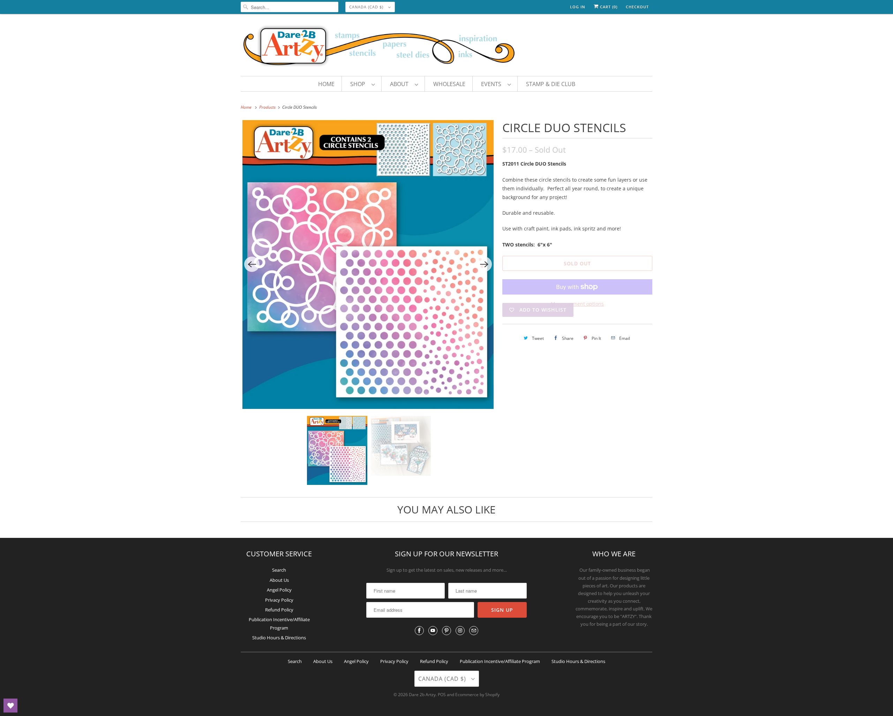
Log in (577, 6)
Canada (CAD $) (367, 6)
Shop (359, 84)
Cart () (608, 6)
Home (326, 84)
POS (442, 695)
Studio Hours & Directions (279, 637)
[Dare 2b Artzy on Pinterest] (446, 630)
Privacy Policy (279, 600)
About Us (279, 580)
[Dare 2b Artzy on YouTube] (432, 630)
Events (492, 84)
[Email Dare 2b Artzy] (473, 630)
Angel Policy (279, 590)
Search (279, 570)
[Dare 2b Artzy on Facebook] (419, 630)
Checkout (637, 6)
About (400, 84)
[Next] (484, 264)
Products (268, 107)
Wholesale (449, 84)
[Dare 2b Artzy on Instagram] (460, 630)
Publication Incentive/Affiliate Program (500, 661)
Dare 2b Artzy (422, 695)
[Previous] (252, 264)
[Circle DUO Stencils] (368, 264)
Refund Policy (279, 610)
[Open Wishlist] (10, 706)
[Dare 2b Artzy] (446, 46)
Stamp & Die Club (550, 84)
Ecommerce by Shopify (477, 695)
